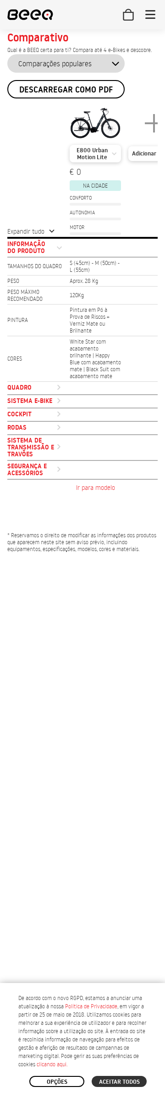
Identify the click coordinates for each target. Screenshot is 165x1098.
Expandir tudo (25, 231)
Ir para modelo (95, 487)
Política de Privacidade (91, 1006)
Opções (57, 1081)
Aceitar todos (119, 1081)
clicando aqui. (52, 1064)
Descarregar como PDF (66, 89)
